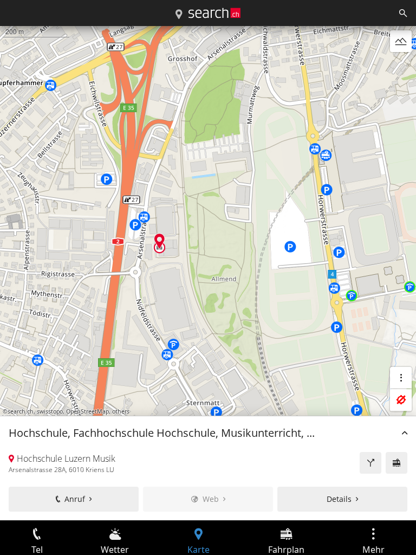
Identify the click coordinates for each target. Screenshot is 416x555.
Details (339, 499)
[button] (159, 241)
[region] (208, 273)
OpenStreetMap (87, 411)
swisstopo (50, 411)
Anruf (74, 499)
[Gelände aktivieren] (401, 41)
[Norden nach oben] (401, 67)
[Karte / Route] (179, 14)
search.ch (21, 411)
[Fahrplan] (396, 463)
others (120, 411)
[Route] (370, 463)
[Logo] (214, 13)
